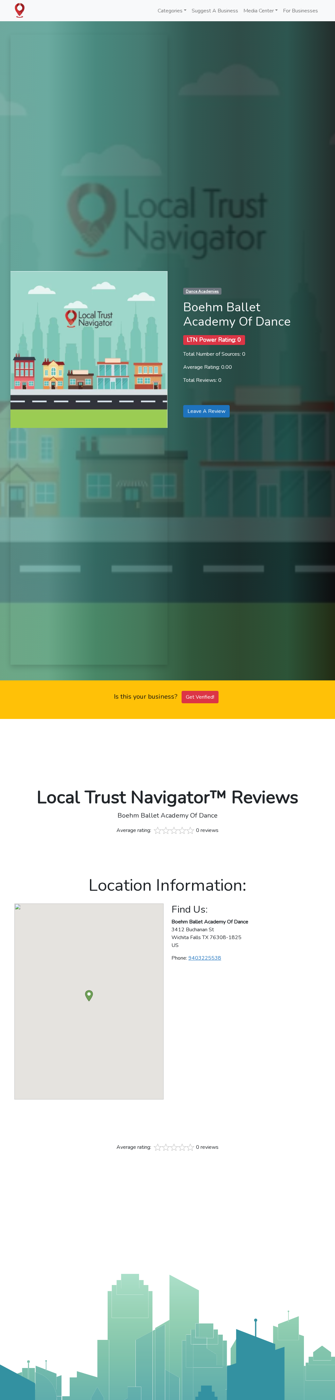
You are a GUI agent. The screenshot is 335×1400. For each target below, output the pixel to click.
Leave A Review (206, 411)
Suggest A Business (215, 10)
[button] (89, 995)
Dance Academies (202, 291)
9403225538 (204, 958)
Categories (170, 10)
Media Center (258, 10)
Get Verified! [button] (200, 697)
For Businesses (300, 10)
